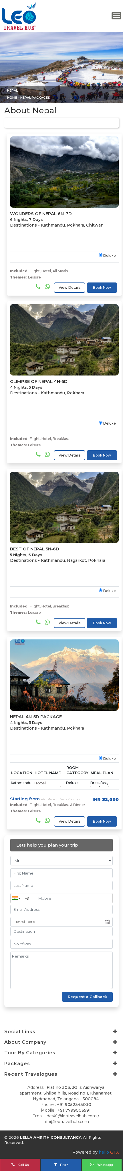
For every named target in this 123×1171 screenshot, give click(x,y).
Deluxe (109, 255)
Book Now (102, 287)
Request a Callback (87, 996)
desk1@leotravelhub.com (72, 1115)
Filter (64, 1165)
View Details (69, 287)
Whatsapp (104, 1165)
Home (12, 98)
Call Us (23, 1165)
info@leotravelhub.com (66, 1121)
